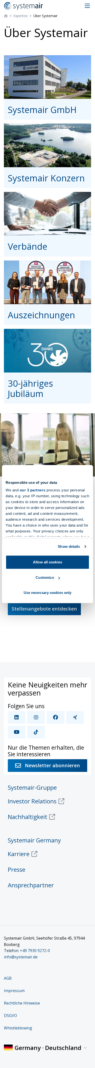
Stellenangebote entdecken (44, 608)
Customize (45, 577)
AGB (8, 978)
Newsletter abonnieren (52, 765)
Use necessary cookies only (48, 593)
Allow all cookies (47, 562)
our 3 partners (33, 490)
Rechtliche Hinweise (22, 1003)
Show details (69, 546)
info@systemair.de (21, 957)
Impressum (14, 990)
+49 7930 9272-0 (35, 950)
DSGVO (10, 1015)
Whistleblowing (18, 1028)
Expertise (20, 15)
